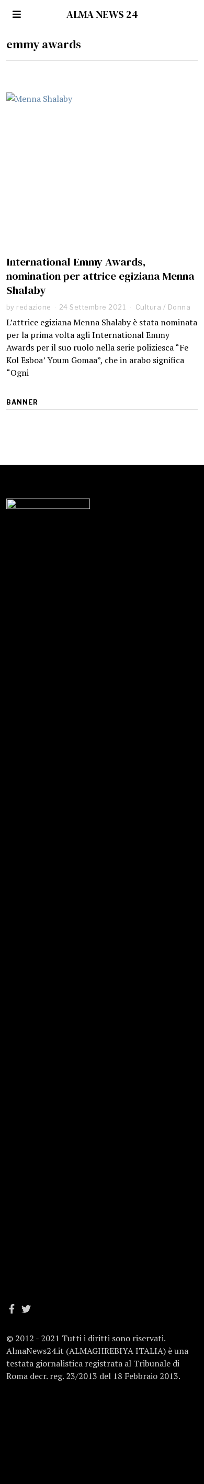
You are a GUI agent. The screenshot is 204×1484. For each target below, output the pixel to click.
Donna (179, 307)
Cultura (148, 307)
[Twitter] (26, 1308)
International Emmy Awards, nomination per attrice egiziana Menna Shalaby (100, 276)
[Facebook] (11, 1308)
